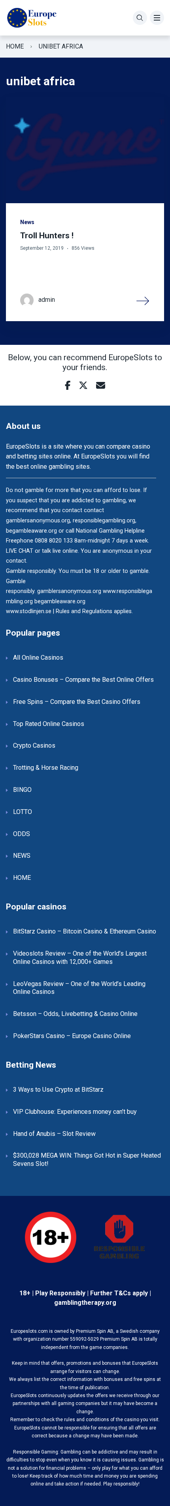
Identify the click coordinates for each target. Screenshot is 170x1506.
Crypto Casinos (34, 745)
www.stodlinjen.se (28, 611)
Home (15, 46)
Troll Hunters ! (47, 235)
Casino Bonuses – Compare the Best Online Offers (83, 679)
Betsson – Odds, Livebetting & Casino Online (75, 1014)
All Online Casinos (38, 657)
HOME (22, 877)
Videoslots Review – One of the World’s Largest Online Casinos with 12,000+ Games (80, 957)
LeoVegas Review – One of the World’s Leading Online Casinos (79, 988)
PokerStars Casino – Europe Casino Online (72, 1036)
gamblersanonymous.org (69, 591)
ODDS (21, 834)
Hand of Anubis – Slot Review (54, 1133)
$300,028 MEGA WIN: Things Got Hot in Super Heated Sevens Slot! (87, 1159)
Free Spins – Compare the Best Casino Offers (76, 701)
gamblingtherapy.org (85, 1302)
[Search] (140, 18)
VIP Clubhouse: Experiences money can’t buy (75, 1111)
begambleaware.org (59, 601)
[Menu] (157, 18)
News (27, 222)
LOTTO (22, 812)
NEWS (21, 855)
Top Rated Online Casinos (48, 724)
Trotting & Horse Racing (45, 767)
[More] (143, 300)
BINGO (22, 789)
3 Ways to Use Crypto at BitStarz (58, 1089)
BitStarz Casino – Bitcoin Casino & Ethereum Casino (84, 931)
